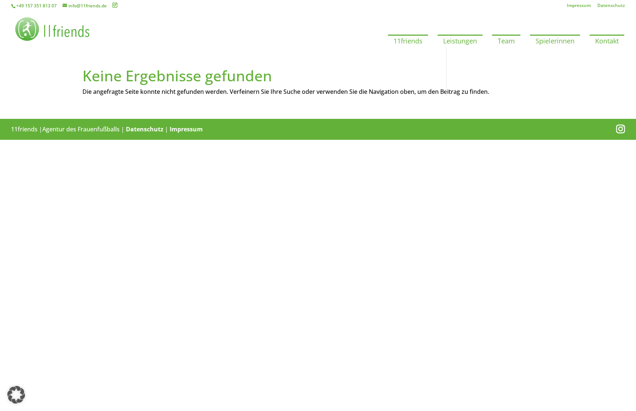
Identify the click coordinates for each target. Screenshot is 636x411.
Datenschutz (611, 5)
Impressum (579, 5)
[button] (16, 395)
